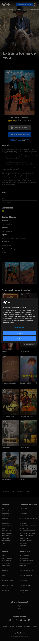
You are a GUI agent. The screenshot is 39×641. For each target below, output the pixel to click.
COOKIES (35, 626)
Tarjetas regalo (24, 590)
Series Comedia (6, 535)
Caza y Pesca (23, 543)
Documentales (5, 538)
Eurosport (4, 583)
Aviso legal (19, 626)
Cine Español (5, 513)
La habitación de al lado (9, 384)
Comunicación (23, 593)
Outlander (22, 515)
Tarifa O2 (22, 588)
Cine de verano (6, 523)
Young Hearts (6, 479)
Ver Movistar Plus (24, 555)
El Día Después (6, 565)
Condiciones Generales (26, 563)
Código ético (23, 565)
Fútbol (18, 9)
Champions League (7, 558)
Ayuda (19, 608)
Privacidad (27, 626)
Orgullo (4, 543)
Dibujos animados (24, 538)
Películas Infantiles (7, 525)
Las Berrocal (23, 523)
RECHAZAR (19, 333)
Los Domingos (23, 513)
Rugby (3, 575)
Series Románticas (7, 533)
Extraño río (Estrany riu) (28, 383)
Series (4, 9)
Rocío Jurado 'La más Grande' (28, 530)
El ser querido (23, 508)
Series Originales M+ (7, 530)
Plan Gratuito (23, 580)
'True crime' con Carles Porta (27, 533)
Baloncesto (5, 570)
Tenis (3, 573)
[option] (12, 273)
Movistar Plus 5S (24, 545)
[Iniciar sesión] (35, 4)
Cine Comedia (5, 515)
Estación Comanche (27, 416)
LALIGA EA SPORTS (6, 560)
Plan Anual (22, 583)
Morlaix (22, 479)
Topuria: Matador (6, 578)
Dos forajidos (24, 448)
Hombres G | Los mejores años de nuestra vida (28, 527)
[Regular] (14, 120)
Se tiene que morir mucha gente (28, 518)
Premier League (6, 563)
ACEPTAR (19, 338)
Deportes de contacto (7, 580)
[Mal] (11, 120)
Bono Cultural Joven (25, 585)
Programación (5, 590)
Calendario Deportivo (7, 585)
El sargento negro (8, 416)
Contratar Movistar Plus (26, 568)
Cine (11, 9)
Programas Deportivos (26, 540)
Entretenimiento (6, 540)
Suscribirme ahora (24, 4)
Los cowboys (24, 352)
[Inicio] (6, 4)
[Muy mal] (9, 120)
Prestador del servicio (8, 626)
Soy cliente (21, 128)
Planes (21, 578)
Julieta (4, 352)
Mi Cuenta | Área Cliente (26, 560)
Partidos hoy (5, 588)
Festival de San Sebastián (26, 535)
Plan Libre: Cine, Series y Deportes (26, 572)
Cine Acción (5, 518)
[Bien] (16, 120)
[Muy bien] (18, 120)
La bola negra (23, 511)
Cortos (3, 520)
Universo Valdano (6, 568)
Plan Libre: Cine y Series (26, 575)
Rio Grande (6, 448)
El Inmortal (22, 520)
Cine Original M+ (6, 511)
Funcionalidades (24, 558)
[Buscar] (14, 4)
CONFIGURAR (19, 328)
